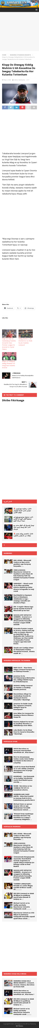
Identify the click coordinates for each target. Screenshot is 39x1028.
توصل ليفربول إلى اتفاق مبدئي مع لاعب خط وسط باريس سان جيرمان (24, 527)
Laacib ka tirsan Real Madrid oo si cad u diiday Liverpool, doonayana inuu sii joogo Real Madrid (24, 769)
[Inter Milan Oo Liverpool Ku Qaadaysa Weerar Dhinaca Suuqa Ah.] (8, 715)
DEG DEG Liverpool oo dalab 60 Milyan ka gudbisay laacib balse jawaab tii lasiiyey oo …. (24, 896)
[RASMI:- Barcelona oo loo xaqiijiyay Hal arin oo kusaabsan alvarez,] (8, 788)
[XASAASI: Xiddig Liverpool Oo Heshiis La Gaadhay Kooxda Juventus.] (8, 688)
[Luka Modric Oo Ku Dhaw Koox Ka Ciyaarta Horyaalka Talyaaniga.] (8, 732)
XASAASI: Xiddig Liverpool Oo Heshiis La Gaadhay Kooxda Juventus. (23, 687)
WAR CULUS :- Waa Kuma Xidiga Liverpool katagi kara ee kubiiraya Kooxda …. (24, 669)
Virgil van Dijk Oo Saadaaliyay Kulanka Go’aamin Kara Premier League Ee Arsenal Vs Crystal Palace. (9, 344)
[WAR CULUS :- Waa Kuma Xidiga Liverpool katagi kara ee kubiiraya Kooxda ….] (8, 670)
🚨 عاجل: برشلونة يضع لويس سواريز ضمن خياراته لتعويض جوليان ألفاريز (23, 510)
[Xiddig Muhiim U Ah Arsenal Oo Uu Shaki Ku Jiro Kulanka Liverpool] (26, 333)
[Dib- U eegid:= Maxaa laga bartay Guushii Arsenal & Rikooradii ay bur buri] (8, 609)
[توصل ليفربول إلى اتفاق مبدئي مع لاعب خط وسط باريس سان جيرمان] (8, 527)
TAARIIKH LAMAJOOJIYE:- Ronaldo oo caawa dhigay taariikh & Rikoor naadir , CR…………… (23, 886)
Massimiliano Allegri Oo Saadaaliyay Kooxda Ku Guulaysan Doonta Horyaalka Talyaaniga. (22, 697)
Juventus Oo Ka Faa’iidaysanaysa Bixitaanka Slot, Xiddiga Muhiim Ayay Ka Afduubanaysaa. (24, 679)
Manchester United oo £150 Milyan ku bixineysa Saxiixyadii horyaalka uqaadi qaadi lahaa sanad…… (24, 915)
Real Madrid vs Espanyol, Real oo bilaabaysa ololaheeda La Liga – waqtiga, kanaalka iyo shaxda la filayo (23, 599)
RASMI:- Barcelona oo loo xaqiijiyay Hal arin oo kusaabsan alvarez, (23, 788)
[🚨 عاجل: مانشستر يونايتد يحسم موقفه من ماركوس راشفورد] (8, 536)
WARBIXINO (8, 553)
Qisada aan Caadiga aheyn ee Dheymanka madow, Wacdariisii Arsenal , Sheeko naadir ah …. (24, 650)
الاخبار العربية (8, 501)
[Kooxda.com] (19, 6)
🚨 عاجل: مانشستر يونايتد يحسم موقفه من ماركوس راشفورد (23, 534)
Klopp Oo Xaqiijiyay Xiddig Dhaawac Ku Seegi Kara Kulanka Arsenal (8, 364)
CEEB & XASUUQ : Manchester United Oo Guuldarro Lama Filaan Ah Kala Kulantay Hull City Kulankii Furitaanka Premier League (24, 575)
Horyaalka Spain (10, 741)
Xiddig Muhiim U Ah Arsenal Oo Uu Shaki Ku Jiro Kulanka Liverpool (25, 342)
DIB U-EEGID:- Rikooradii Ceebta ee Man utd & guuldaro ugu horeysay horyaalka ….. (22, 563)
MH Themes (19, 1026)
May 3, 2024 (7, 80)
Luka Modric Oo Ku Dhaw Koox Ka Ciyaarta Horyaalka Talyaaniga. (24, 732)
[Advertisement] (19, 31)
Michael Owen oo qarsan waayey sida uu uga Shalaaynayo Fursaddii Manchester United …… (23, 807)
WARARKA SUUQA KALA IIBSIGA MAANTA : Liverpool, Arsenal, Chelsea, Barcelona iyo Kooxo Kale (24, 984)
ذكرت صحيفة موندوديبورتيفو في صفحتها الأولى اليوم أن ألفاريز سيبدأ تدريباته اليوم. (23, 519)
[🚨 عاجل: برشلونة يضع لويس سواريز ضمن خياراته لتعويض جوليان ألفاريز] (8, 511)
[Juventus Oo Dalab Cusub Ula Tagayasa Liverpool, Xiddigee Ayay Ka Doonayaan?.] (8, 706)
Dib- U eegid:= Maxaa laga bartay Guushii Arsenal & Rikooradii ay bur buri (23, 608)
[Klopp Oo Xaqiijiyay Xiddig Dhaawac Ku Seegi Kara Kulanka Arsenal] (9, 356)
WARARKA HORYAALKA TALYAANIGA (17, 660)
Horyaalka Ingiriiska (12, 827)
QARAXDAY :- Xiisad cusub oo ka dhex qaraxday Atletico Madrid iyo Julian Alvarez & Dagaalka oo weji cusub (24, 587)
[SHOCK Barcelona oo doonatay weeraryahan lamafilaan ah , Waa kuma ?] (8, 751)
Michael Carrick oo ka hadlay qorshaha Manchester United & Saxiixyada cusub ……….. (22, 906)
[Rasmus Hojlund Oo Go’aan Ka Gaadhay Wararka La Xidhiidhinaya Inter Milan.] (8, 724)
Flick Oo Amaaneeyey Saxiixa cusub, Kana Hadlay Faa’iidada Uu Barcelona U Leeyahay (24, 760)
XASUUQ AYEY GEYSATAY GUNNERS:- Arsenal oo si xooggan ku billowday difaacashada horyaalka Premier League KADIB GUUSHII (23, 620)
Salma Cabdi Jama (19, 80)
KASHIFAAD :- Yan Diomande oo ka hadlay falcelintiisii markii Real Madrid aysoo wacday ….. (24, 779)
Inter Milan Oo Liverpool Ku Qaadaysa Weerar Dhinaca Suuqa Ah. (24, 715)
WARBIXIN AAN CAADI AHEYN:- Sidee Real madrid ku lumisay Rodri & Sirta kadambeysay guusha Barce (24, 797)
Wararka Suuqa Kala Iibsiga (15, 974)
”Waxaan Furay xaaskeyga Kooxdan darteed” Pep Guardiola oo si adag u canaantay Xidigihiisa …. (23, 816)
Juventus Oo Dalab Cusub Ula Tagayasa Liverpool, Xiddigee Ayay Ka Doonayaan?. (23, 706)
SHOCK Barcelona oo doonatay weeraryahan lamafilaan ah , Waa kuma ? (24, 750)
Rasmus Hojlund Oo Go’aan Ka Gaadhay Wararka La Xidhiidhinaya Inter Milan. (23, 723)
